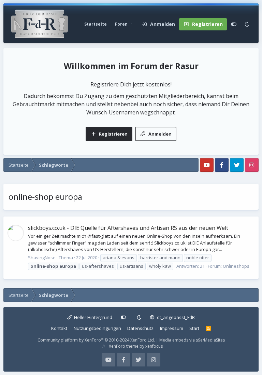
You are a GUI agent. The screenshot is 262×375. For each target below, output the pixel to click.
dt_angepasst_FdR (175, 317)
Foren (121, 24)
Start (194, 328)
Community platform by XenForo (96, 340)
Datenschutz (140, 328)
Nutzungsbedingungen (97, 328)
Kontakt (59, 328)
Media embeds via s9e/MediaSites (192, 340)
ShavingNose (42, 257)
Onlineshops (236, 266)
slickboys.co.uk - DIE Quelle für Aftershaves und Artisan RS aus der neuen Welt (128, 228)
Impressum (171, 328)
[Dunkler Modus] (247, 24)
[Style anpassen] (234, 24)
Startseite (95, 24)
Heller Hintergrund (92, 317)
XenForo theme (124, 346)
